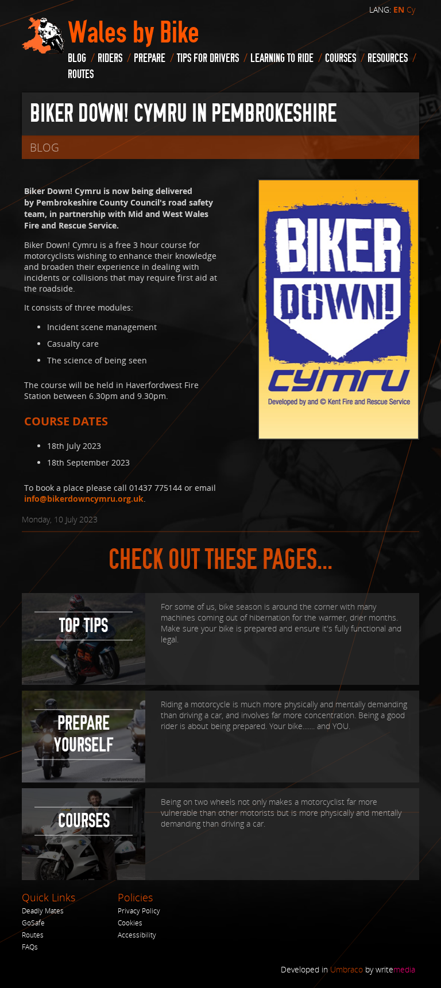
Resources (388, 58)
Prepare (149, 58)
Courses (340, 58)
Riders (110, 58)
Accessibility (137, 935)
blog (77, 58)
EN (398, 10)
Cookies (130, 923)
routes (81, 74)
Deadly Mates (43, 911)
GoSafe (33, 923)
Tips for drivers (208, 58)
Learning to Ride (282, 58)
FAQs (30, 947)
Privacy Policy (139, 911)
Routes (33, 935)
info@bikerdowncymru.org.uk (84, 499)
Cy (411, 9)
